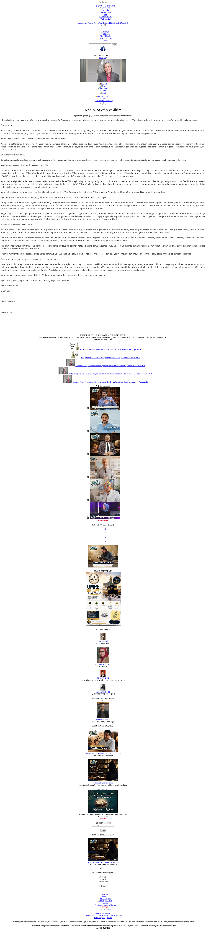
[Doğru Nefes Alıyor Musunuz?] (87, 518)
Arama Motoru (104, 882)
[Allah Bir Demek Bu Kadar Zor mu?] (87, 478)
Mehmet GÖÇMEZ (103, 692)
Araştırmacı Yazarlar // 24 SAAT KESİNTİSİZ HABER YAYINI (103, 23)
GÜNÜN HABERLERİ (105, 6)
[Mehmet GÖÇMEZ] (103, 690)
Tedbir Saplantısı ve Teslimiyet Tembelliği (103, 862)
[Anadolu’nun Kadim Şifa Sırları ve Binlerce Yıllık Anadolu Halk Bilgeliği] (87, 455)
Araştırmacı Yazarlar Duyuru (105, 905)
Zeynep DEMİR (103, 641)
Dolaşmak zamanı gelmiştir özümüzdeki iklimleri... (107, 366)
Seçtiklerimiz (105, 34)
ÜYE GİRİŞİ (105, 19)
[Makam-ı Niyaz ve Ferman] (103, 781)
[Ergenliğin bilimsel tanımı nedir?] (87, 501)
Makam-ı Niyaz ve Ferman (103, 783)
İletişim (109, 918)
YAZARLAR (105, 8)
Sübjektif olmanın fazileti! (90, 358)
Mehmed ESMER (103, 719)
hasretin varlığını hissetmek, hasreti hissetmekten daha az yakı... (109, 374)
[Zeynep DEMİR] (103, 639)
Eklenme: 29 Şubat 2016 (136, 366)
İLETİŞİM (105, 10)
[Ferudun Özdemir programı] (87, 409)
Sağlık (105, 40)
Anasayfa (102, 58)
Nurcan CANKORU (103, 664)
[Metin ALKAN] (103, 676)
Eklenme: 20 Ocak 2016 (143, 374)
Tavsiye (104, 877)
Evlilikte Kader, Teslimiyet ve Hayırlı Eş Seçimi (103, 753)
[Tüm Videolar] (103, 521)
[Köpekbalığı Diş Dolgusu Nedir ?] (87, 432)
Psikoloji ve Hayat (105, 38)
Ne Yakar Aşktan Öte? (76, 374)
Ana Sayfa (105, 32)
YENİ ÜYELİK (105, 17)
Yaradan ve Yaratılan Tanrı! (90, 349)
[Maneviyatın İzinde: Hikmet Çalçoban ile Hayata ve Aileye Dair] (103, 812)
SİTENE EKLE (105, 12)
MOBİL (105, 907)
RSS (105, 15)
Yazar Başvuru (99, 918)
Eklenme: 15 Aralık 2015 (138, 382)
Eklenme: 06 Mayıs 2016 (131, 349)
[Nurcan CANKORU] (103, 662)
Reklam (104, 879)
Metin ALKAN (103, 678)
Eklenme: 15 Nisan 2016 (130, 358)
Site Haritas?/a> (105, 909)
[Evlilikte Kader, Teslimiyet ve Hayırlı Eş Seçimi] (103, 751)
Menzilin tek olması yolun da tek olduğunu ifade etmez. (107, 382)
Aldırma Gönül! (81, 366)
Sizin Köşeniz (105, 36)
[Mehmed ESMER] (103, 717)
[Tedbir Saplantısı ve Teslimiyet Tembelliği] (103, 860)
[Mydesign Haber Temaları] (114, 13)
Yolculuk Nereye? (79, 382)
